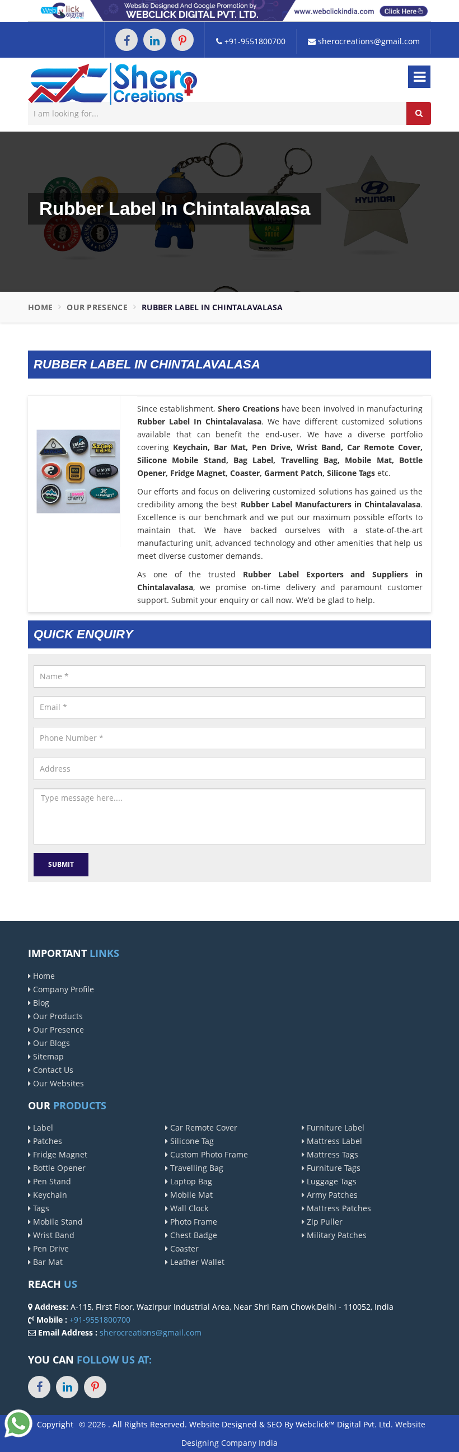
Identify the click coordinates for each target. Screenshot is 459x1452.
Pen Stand (51, 1181)
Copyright (55, 1424)
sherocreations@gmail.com (368, 41)
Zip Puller (324, 1221)
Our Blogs (50, 1043)
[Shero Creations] (112, 82)
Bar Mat (47, 1262)
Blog (40, 1002)
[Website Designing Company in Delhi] (229, 9)
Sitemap (47, 1056)
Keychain (49, 1194)
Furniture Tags (332, 1167)
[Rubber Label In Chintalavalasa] (78, 470)
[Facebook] (126, 40)
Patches (46, 1141)
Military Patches (336, 1235)
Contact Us (52, 1070)
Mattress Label (333, 1141)
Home (40, 307)
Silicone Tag (191, 1141)
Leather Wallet (196, 1262)
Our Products (57, 1016)
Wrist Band (52, 1235)
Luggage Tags (331, 1181)
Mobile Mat (190, 1194)
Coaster (183, 1248)
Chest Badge (192, 1235)
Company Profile (62, 989)
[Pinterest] (182, 40)
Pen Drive (50, 1248)
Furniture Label (334, 1127)
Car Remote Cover (202, 1127)
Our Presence (97, 307)
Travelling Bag (195, 1167)
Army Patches (331, 1194)
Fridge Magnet (59, 1154)
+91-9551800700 (253, 41)
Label (42, 1127)
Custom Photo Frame (208, 1154)
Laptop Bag (190, 1181)
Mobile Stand (57, 1221)
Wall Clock (188, 1208)
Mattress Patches (338, 1208)
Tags (40, 1208)
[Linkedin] (154, 40)
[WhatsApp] (18, 1422)
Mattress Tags (331, 1154)
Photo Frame (192, 1221)
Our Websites (57, 1083)
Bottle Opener (58, 1167)
